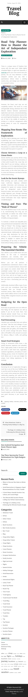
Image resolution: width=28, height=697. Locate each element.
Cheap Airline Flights (8, 537)
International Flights (9, 579)
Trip (4, 619)
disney (21, 653)
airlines (6, 653)
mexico (2, 664)
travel (25, 401)
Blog (4, 534)
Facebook (6, 409)
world (19, 672)
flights (9, 656)
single (2, 669)
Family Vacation (7, 558)
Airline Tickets (7, 519)
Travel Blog (14, 11)
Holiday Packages (8, 570)
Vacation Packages (8, 628)
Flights (5, 564)
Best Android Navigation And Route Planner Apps (12, 446)
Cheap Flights (7, 543)
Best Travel (6, 531)
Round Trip (6, 589)
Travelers (5, 616)
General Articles (7, 567)
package (11, 664)
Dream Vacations (8, 552)
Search (4, 470)
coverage (14, 653)
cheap (10, 653)
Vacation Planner (8, 631)
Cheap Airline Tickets (9, 540)
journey (21, 401)
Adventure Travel (8, 513)
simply (23, 666)
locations (11, 661)
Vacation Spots (7, 634)
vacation (3, 403)
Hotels (5, 576)
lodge (17, 661)
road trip (3, 72)
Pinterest (6, 413)
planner (20, 664)
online (8, 664)
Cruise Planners (7, 549)
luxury (25, 661)
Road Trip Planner (8, 585)
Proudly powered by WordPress (14, 689)
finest (2, 656)
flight (5, 656)
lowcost (20, 661)
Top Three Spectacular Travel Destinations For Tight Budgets (13, 456)
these (9, 669)
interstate (16, 401)
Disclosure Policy (6, 646)
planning (24, 664)
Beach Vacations (7, 525)
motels (5, 664)
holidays (11, 401)
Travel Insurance (7, 607)
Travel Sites (6, 613)
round (15, 666)
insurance (18, 658)
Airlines (5, 522)
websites (15, 672)
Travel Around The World (10, 598)
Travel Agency (7, 595)
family (24, 653)
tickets (11, 669)
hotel (24, 656)
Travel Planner (7, 610)
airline (2, 653)
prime (2, 666)
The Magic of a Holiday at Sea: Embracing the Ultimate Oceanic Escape (15, 432)
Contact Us (4, 644)
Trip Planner (6, 622)
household (4, 659)
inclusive (9, 658)
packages (16, 664)
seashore (19, 666)
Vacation (5, 625)
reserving (5, 666)
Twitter (23, 409)
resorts (12, 666)
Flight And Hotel (7, 561)
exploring (6, 401)
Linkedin (15, 413)
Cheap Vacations (7, 546)
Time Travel (6, 592)
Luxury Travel (6, 582)
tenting (5, 669)
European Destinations (9, 555)
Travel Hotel (6, 604)
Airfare (5, 516)
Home (3, 642)
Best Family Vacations (9, 528)
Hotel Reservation (8, 573)
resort (9, 666)
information (14, 658)
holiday (13, 656)
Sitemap (3, 649)
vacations (11, 672)
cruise (18, 653)
